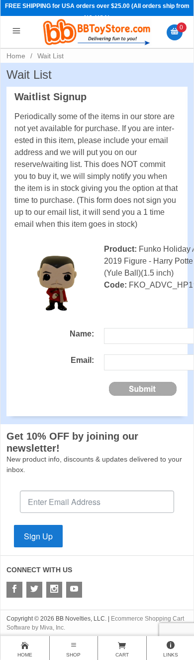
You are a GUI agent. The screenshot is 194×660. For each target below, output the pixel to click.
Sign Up (38, 536)
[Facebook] (14, 590)
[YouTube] (74, 590)
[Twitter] (34, 590)
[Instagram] (54, 590)
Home (15, 56)
